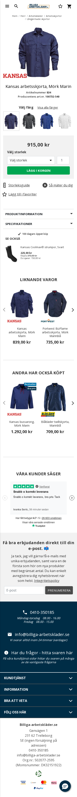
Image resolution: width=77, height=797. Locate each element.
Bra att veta (15, 700)
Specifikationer (18, 224)
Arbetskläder (36, 15)
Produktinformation (24, 214)
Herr (23, 15)
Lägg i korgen (39, 170)
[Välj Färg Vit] (65, 122)
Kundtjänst (15, 678)
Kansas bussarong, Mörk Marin (21, 423)
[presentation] (71, 310)
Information (16, 689)
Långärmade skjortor (38, 18)
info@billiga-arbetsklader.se (42, 634)
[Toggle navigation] (7, 6)
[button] (65, 786)
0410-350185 (42, 612)
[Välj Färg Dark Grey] (29, 122)
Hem (14, 15)
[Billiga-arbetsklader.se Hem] (38, 5)
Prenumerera (59, 590)
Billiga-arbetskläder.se (38, 724)
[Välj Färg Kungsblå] (47, 122)
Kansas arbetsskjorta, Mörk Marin (22, 332)
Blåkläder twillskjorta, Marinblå (55, 423)
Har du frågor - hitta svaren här (42, 652)
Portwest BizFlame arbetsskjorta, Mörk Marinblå (55, 332)
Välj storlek (16, 152)
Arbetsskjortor (54, 15)
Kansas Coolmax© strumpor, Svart (42, 247)
